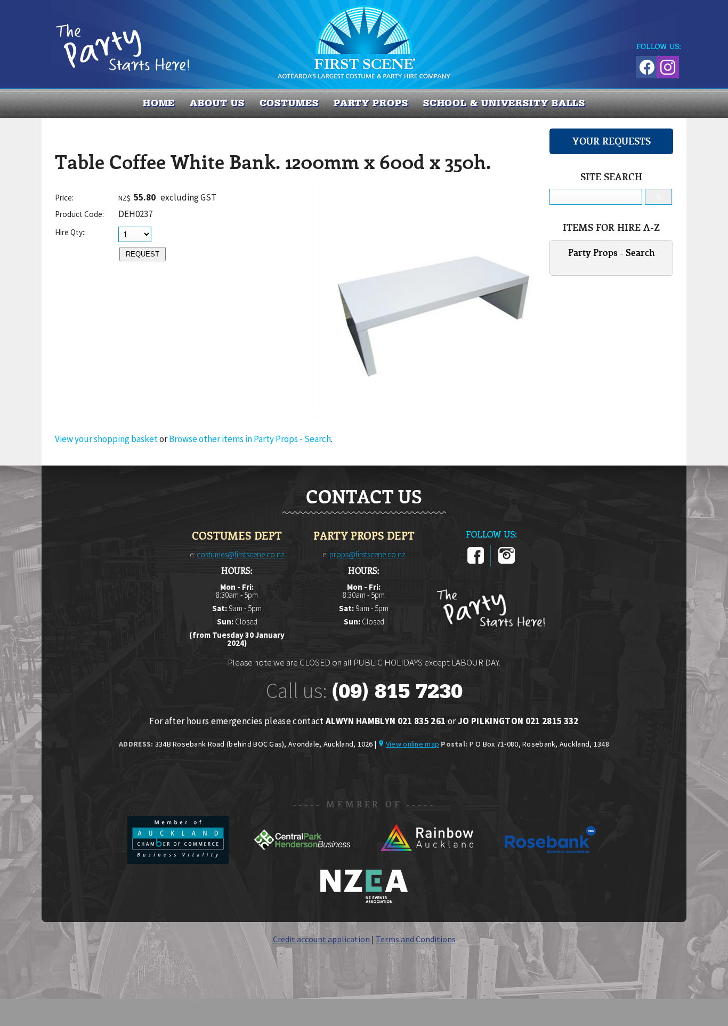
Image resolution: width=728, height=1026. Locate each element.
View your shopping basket (106, 439)
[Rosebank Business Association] (550, 860)
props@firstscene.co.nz (367, 554)
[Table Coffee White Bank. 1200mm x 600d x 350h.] (430, 415)
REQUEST (142, 254)
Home (159, 103)
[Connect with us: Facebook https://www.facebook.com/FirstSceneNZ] (645, 65)
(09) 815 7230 (397, 691)
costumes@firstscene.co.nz (241, 554)
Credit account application (321, 939)
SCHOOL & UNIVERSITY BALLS (504, 103)
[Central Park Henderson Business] (303, 860)
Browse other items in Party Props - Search (250, 439)
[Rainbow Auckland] (427, 860)
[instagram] (506, 561)
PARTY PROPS (371, 103)
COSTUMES (289, 103)
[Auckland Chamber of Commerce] (179, 860)
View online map (412, 744)
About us (217, 103)
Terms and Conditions (416, 939)
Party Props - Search (611, 252)
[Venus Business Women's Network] (364, 901)
